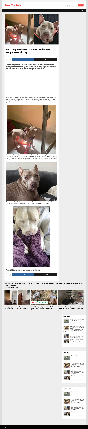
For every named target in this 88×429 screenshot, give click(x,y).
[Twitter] (79, 1)
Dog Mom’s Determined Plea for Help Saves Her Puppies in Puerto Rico (76, 335)
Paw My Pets (12, 5)
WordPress (24, 427)
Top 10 (26, 10)
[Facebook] (76, 1)
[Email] (83, 1)
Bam (29, 427)
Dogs (11, 10)
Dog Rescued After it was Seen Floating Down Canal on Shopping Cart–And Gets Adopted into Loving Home (77, 320)
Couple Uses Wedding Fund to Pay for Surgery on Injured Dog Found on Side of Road (77, 327)
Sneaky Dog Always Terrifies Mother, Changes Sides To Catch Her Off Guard (16, 307)
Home (6, 10)
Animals (21, 10)
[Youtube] (78, 1)
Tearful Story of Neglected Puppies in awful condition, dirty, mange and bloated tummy (42, 308)
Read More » (65, 331)
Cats (16, 10)
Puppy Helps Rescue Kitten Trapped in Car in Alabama (77, 376)
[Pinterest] (81, 1)
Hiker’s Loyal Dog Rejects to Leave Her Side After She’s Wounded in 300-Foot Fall (70, 307)
